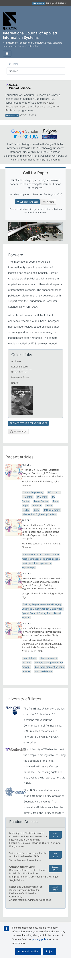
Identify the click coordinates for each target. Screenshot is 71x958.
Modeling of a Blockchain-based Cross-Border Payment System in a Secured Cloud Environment (28, 836)
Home (15, 63)
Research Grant (20, 377)
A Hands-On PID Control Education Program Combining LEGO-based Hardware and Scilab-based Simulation (43, 473)
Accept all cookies (28, 951)
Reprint (15, 382)
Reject (49, 951)
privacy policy (40, 939)
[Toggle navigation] (7, 53)
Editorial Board (19, 366)
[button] (12, 231)
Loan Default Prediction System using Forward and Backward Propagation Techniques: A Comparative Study (42, 632)
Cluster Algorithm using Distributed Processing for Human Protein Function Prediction (27, 870)
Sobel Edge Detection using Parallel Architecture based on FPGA (28, 854)
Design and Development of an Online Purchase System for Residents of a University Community (26, 891)
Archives (16, 361)
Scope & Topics (20, 372)
